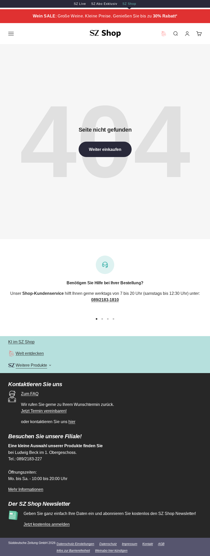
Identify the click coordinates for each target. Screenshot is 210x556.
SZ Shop (129, 4)
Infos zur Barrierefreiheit (73, 550)
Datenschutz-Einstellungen (75, 544)
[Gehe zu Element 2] (102, 319)
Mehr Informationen (25, 489)
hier (71, 422)
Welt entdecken (30, 353)
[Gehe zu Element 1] (96, 319)
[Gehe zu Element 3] (108, 319)
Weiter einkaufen (105, 149)
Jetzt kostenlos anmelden (47, 524)
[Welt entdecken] (11, 353)
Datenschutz (108, 544)
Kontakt (147, 544)
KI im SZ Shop (21, 342)
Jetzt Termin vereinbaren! (44, 411)
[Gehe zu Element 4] (113, 319)
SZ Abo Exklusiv (104, 4)
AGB (161, 544)
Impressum (129, 544)
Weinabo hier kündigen (111, 550)
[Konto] (187, 33)
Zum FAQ (29, 394)
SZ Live (80, 4)
